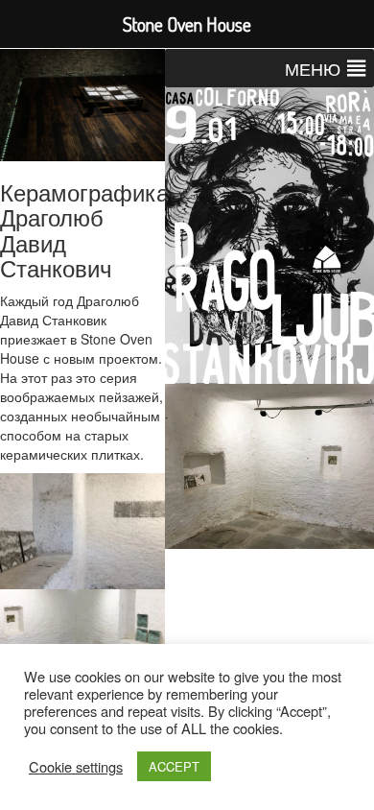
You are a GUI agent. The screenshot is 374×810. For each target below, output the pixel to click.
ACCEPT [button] (174, 766)
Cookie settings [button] (76, 766)
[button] (312, 68)
